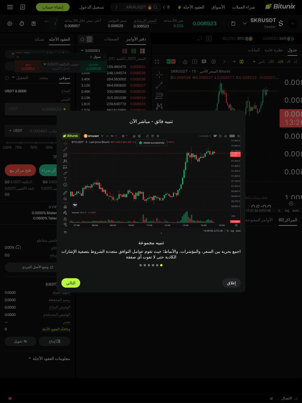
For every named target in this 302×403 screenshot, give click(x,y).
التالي (71, 283)
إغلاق (231, 283)
